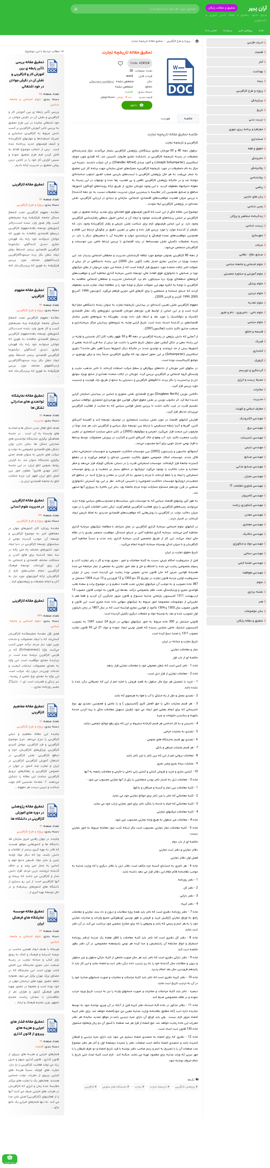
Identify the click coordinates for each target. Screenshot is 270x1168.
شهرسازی (257, 235)
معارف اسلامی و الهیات (249, 409)
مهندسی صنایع (253, 457)
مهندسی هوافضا (253, 573)
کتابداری (258, 351)
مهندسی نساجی (253, 553)
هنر (260, 602)
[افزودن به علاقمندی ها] (120, 63)
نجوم (260, 582)
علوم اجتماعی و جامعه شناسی (244, 264)
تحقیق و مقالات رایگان (221, 8)
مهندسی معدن (253, 515)
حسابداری (257, 139)
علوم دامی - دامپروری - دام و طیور (241, 312)
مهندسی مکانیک (253, 534)
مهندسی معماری (253, 525)
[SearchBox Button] (76, 9)
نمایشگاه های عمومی (114, 1087)
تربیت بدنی (256, 120)
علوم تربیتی (255, 293)
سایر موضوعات (253, 611)
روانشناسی (256, 178)
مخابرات (258, 390)
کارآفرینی (89, 1087)
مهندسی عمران (253, 476)
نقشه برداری (255, 592)
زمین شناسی (255, 206)
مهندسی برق (255, 428)
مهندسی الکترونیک (251, 419)
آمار (261, 62)
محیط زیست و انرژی (250, 380)
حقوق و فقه (255, 149)
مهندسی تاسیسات (252, 438)
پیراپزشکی (257, 100)
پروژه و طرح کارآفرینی (249, 91)
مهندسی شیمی (254, 447)
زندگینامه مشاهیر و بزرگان (246, 216)
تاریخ (260, 110)
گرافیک (258, 361)
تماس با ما (211, 30)
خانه (261, 30)
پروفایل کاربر (245, 30)
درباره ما (227, 30)
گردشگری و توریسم (251, 370)
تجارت (138, 1087)
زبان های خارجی (253, 197)
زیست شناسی (254, 226)
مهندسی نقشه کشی (250, 563)
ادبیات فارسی (255, 43)
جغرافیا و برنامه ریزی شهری (246, 129)
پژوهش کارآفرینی (185, 1087)
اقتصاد (259, 52)
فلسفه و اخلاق (254, 332)
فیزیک (259, 341)
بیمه (260, 81)
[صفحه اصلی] (197, 41)
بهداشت (258, 71)
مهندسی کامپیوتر (252, 496)
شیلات (259, 245)
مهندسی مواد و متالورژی (248, 544)
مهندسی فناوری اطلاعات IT (246, 486)
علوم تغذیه (255, 303)
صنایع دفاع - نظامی (251, 255)
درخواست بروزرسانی (101, 81)
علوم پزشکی (255, 284)
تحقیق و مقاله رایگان (250, 621)
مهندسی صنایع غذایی (249, 467)
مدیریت (258, 399)
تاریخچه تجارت (158, 1087)
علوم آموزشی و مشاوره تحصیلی (243, 274)
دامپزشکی (257, 158)
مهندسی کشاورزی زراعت (247, 505)
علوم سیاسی (255, 322)
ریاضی (259, 187)
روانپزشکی (257, 168)
